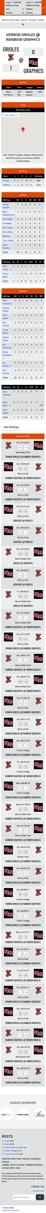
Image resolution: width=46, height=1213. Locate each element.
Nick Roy (6, 236)
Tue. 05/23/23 (23, 485)
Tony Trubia (8, 240)
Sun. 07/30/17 (23, 949)
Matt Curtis (5, 268)
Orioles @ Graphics (23, 563)
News (7, 1144)
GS (13, 261)
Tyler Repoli (5, 317)
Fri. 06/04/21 (23, 591)
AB (17, 199)
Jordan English (6, 206)
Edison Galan (6, 339)
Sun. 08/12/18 (23, 740)
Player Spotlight (11, 1150)
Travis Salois (5, 331)
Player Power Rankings (14, 1147)
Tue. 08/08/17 (23, 889)
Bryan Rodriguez (7, 353)
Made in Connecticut (11, 1210)
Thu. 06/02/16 (23, 1068)
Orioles (6, 180)
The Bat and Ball (11, 1154)
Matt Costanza (7, 302)
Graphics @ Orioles (23, 520)
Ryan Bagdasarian (8, 213)
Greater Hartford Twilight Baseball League (23, 20)
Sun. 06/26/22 (23, 527)
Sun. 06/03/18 (23, 868)
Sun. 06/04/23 (23, 463)
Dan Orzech (6, 324)
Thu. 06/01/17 (23, 987)
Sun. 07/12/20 (23, 634)
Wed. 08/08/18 (23, 783)
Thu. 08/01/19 (23, 655)
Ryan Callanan (7, 393)
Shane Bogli (5, 275)
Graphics (6, 184)
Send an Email (38, 1190)
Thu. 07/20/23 (23, 442)
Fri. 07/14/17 (23, 970)
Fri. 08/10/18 (23, 761)
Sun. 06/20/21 (23, 570)
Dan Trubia (8, 227)
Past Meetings (11, 427)
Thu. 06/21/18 (23, 847)
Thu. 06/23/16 (23, 1008)
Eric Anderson (7, 346)
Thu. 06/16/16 (23, 1047)
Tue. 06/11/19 (23, 719)
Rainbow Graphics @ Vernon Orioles (23, 478)
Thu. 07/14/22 (23, 506)
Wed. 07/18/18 (23, 804)
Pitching (6, 261)
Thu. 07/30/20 (23, 612)
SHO (31, 261)
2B (30, 199)
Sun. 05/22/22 (23, 548)
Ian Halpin (7, 223)
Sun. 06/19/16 (23, 1030)
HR (39, 199)
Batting (6, 199)
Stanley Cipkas (6, 309)
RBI (41, 296)
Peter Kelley (8, 231)
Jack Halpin (8, 218)
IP (40, 261)
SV (36, 261)
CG (25, 261)
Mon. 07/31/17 (23, 932)
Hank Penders (6, 246)
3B (35, 199)
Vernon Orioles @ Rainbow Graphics (23, 456)
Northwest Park (23, 109)
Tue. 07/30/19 (23, 698)
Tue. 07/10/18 (23, 825)
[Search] (40, 1197)
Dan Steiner (6, 372)
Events (7, 1141)
